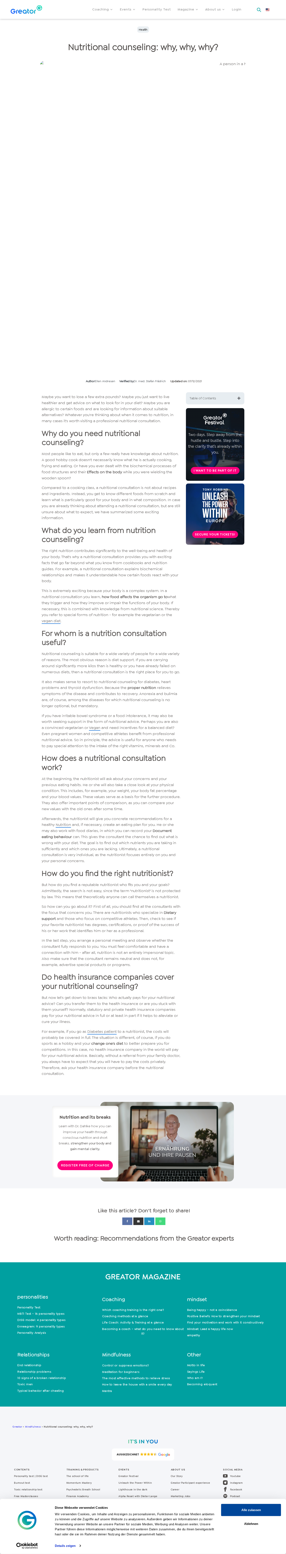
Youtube (235, 1476)
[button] (102, 9)
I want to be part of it (215, 470)
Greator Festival (129, 1476)
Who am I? (195, 1378)
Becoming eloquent (202, 1384)
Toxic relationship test (28, 1489)
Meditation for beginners (120, 1372)
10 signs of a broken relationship (41, 1378)
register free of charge (85, 1165)
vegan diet (51, 620)
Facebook (236, 1489)
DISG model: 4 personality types (41, 1320)
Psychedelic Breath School (83, 1489)
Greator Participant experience (190, 1482)
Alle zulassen (251, 1510)
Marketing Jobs (180, 1496)
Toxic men (25, 1384)
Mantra (107, 1391)
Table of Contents (203, 398)
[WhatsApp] (160, 1221)
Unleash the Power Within (135, 1482)
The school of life (77, 1476)
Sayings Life (196, 1371)
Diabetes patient (102, 1031)
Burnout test (22, 1482)
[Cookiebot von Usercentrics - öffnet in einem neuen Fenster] (27, 1546)
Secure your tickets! (215, 534)
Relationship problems (34, 1371)
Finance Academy (77, 1496)
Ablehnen (251, 1523)
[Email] (138, 1221)
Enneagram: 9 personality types (41, 1326)
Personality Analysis (31, 1333)
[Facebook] (127, 1221)
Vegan (94, 727)
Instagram (236, 1482)
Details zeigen (65, 1546)
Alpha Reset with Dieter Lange (138, 1496)
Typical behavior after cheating (40, 1391)
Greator (17, 1426)
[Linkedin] (149, 1221)
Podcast (235, 1496)
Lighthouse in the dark (133, 1489)
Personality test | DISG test (31, 1476)
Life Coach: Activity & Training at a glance (133, 1322)
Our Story (177, 1476)
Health (143, 29)
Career (175, 1489)
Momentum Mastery (79, 1482)
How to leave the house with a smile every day (137, 1384)
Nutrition (63, 824)
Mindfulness (33, 1426)
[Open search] (259, 8)
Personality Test (28, 1307)
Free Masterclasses (26, 1496)
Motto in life (196, 1365)
